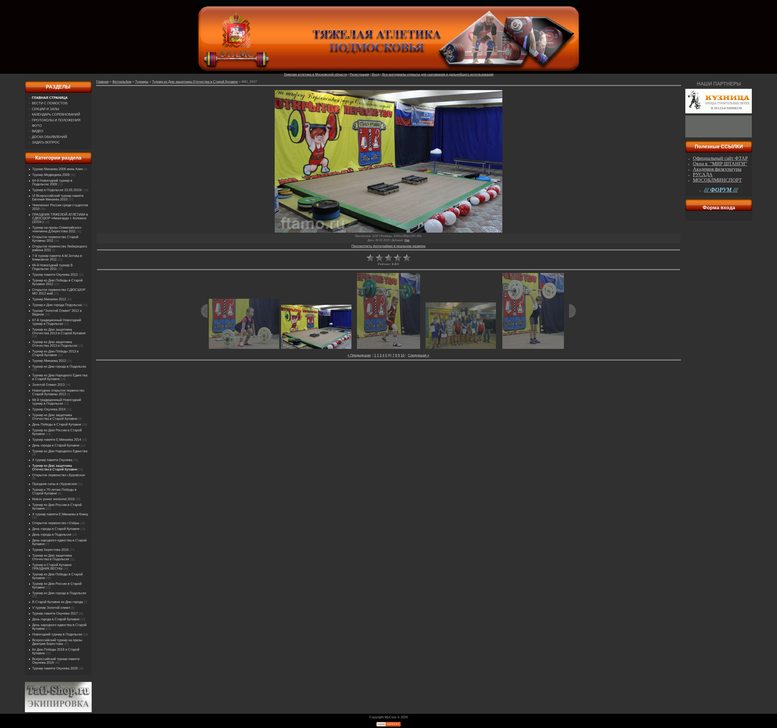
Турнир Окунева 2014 (49, 409)
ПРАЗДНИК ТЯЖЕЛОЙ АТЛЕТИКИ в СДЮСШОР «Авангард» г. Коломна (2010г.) (60, 218)
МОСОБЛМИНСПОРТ (717, 180)
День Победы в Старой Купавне (56, 424)
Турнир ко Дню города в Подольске (59, 366)
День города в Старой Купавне (56, 445)
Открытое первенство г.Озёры (55, 523)
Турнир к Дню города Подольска (57, 305)
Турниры (141, 81)
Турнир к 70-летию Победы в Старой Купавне (54, 491)
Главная (102, 81)
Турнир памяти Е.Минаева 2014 (56, 439)
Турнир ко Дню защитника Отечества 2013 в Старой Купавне (59, 331)
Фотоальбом (121, 81)
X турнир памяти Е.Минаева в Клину (60, 514)
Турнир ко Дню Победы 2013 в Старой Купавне (55, 353)
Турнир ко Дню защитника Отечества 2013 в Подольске (54, 343)
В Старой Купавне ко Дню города (57, 602)
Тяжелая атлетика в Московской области (315, 74)
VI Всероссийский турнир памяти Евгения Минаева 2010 (57, 197)
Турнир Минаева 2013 (49, 360)
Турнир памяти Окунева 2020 (55, 668)
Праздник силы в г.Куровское (54, 484)
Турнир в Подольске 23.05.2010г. (57, 190)
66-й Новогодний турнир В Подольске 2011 (52, 267)
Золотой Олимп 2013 (48, 384)
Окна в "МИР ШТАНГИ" (720, 163)
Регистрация (359, 74)
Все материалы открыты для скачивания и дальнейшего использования (438, 74)
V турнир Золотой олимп (51, 607)
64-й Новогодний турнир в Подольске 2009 (52, 182)
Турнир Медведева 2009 (51, 175)
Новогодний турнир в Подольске (57, 634)
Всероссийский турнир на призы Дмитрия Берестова (57, 641)
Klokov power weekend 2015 (53, 499)
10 (402, 355)
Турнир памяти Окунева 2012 (55, 274)
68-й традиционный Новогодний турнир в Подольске (56, 401)
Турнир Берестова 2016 (50, 549)
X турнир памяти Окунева (52, 460)
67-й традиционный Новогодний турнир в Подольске (56, 321)
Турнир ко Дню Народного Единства (59, 451)
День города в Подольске (51, 534)
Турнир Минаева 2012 (49, 299)
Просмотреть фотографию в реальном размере (388, 246)
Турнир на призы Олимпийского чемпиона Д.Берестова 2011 (56, 229)
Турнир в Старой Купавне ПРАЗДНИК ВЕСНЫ (52, 566)
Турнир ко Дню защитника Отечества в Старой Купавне (54, 416)
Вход (375, 74)
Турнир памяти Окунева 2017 (55, 613)
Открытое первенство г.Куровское (58, 475)
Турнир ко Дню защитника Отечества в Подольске (52, 557)
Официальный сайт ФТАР (720, 158)
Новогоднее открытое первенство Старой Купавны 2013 (58, 392)
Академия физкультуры (717, 169)
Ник (407, 240)
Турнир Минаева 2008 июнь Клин (57, 169)
